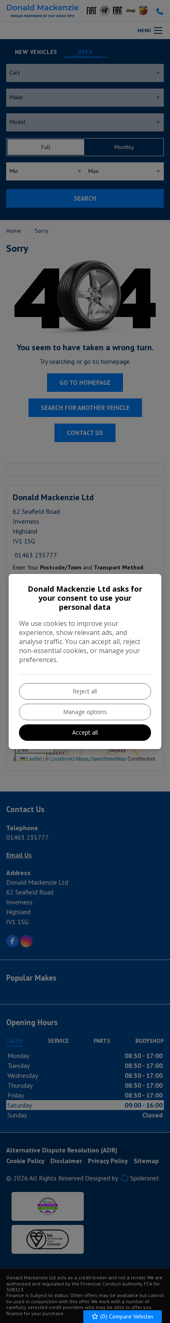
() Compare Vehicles (126, 1316)
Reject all (85, 691)
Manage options (85, 712)
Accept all (85, 732)
